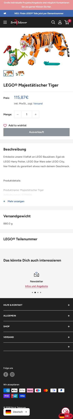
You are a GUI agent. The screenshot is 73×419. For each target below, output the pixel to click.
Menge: (7, 114)
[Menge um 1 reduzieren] (17, 114)
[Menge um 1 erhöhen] (35, 114)
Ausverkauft (36, 132)
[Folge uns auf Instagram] (12, 374)
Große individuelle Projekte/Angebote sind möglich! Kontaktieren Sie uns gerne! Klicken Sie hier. (36, 4)
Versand (38, 103)
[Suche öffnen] (53, 22)
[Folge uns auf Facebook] (5, 374)
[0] (67, 22)
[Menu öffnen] (5, 22)
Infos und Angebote (27, 286)
